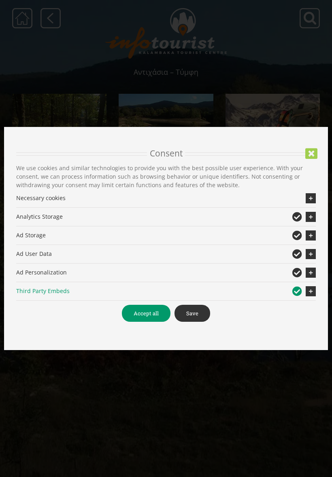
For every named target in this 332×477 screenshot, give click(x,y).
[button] (166, 198)
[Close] (311, 153)
